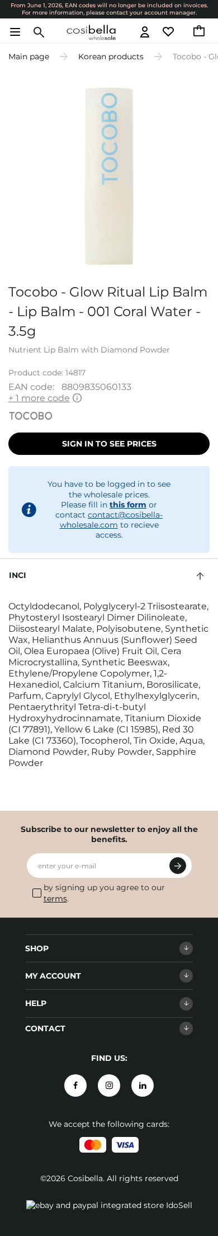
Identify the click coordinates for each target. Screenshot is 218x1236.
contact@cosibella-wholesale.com (111, 520)
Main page (28, 56)
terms (55, 899)
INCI (17, 575)
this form (128, 505)
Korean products (111, 56)
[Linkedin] (142, 1085)
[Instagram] (109, 1085)
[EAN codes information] (77, 399)
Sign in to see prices (109, 444)
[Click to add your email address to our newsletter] (177, 865)
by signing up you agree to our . (104, 893)
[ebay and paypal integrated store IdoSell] (109, 1205)
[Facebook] (75, 1085)
